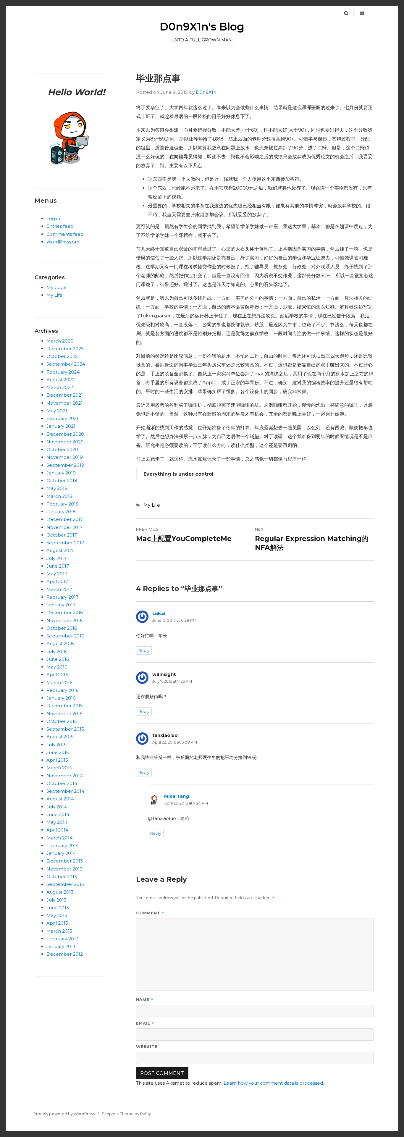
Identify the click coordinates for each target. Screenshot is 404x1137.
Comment (150, 912)
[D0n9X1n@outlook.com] (362, 13)
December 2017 (64, 519)
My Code (56, 287)
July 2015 (56, 744)
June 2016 (57, 659)
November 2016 (64, 620)
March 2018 (59, 496)
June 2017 (57, 566)
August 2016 (60, 643)
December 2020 (65, 434)
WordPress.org (63, 242)
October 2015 (61, 721)
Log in (53, 218)
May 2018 (56, 488)
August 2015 (60, 736)
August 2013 (60, 892)
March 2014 (59, 838)
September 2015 (65, 729)
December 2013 (64, 861)
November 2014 (64, 776)
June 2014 (57, 814)
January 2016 (60, 698)
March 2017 (59, 589)
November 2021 (64, 403)
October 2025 (62, 356)
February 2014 (62, 845)
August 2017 (60, 550)
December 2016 (64, 612)
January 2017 (60, 605)
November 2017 (64, 527)
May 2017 (56, 573)
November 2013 (64, 869)
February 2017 (62, 597)
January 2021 (60, 426)
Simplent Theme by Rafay (126, 1113)
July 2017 (56, 558)
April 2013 (57, 923)
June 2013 (57, 907)
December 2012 (64, 954)
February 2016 (62, 690)
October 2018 (61, 480)
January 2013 (60, 946)
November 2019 (64, 457)
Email (145, 1023)
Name (144, 999)
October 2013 (61, 876)
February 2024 (63, 372)
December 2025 (65, 348)
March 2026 (59, 341)
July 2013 (56, 900)
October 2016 (61, 628)
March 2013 (59, 931)
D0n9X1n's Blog (202, 26)
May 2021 (56, 411)
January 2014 (61, 853)
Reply (143, 650)
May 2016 (56, 667)
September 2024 (65, 364)
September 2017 (65, 542)
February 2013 (62, 938)
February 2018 (62, 504)
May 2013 (56, 915)
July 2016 (56, 651)
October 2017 (61, 535)
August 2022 (60, 379)
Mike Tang (176, 796)
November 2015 (64, 713)
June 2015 (57, 752)
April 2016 (57, 674)
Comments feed (64, 234)
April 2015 (57, 760)
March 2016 (59, 682)
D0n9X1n (206, 92)
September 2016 (65, 636)
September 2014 (65, 791)
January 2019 (61, 473)
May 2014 (56, 822)
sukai (158, 613)
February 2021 (62, 418)
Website (147, 1046)
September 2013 (65, 884)
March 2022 (59, 387)
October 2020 (62, 449)
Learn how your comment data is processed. (274, 1083)
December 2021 (64, 395)
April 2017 (57, 581)
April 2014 (57, 830)
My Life (151, 505)
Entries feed (59, 226)
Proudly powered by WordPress (64, 1113)
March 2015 (59, 768)
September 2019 (65, 465)
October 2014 (61, 783)
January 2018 (61, 511)
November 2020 (65, 442)
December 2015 (64, 705)
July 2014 (56, 807)
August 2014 (60, 799)
